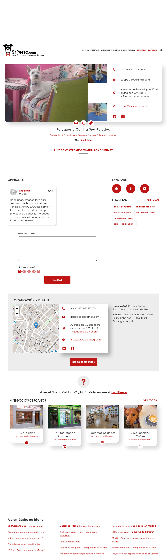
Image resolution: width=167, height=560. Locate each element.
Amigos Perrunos (110, 50)
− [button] (17, 313)
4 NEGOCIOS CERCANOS (68, 150)
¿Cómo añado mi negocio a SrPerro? (26, 550)
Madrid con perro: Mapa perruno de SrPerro (134, 547)
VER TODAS (152, 199)
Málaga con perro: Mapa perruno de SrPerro (82, 553)
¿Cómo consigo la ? (133, 532)
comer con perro (122, 206)
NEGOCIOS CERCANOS (83, 361)
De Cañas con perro (70, 541)
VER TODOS (150, 400)
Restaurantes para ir (134, 525)
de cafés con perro (123, 218)
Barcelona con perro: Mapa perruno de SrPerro (83, 547)
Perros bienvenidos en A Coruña (24, 544)
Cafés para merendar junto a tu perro (26, 532)
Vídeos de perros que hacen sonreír (25, 538)
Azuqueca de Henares (85, 331)
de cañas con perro (146, 206)
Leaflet (54, 351)
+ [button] (17, 309)
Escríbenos (119, 392)
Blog (124, 50)
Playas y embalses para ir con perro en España (135, 553)
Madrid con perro (123, 212)
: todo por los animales (80, 525)
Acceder (152, 50)
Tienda (131, 50)
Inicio (85, 50)
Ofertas (95, 50)
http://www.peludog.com (136, 106)
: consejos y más (25, 525)
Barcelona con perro (124, 223)
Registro (141, 50)
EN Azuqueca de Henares (98, 150)
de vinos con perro (145, 212)
